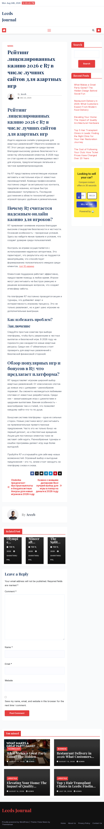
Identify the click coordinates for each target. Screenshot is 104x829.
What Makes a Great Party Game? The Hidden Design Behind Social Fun (27, 756)
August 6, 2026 (17, 791)
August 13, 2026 (67, 761)
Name (9, 647)
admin (31, 761)
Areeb (23, 94)
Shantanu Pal (12, 558)
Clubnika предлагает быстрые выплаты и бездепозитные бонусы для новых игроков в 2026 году (23, 487)
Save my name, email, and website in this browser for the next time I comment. (34, 703)
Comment (11, 591)
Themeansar (7, 824)
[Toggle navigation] (49, 30)
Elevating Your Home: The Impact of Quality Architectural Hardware (86, 120)
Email (8, 664)
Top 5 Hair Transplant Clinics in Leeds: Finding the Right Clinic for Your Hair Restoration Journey (86, 136)
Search (77, 44)
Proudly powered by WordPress (15, 822)
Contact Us (97, 823)
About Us (72, 823)
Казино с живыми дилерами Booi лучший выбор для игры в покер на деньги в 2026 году (47, 486)
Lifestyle (12, 778)
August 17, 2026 (17, 761)
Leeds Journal (16, 810)
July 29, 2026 (65, 791)
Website (9, 680)
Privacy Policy (84, 823)
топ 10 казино (26, 266)
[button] (93, 30)
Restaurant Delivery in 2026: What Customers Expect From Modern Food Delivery (74, 758)
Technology (14, 749)
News (10, 46)
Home (63, 823)
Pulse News (42, 822)
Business (62, 749)
